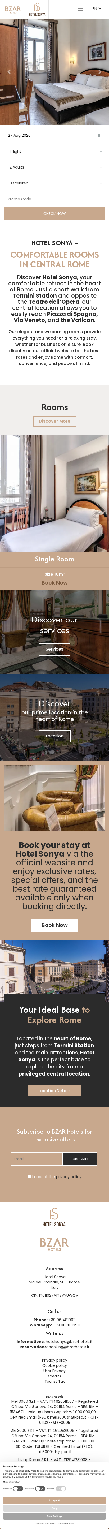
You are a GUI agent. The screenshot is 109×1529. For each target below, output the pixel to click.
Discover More (54, 421)
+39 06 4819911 (62, 1319)
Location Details (54, 1090)
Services (54, 649)
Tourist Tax (54, 1381)
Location (54, 736)
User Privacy (54, 1370)
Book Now (55, 582)
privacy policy (68, 1176)
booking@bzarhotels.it (69, 1347)
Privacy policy (54, 1360)
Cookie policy (54, 1365)
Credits (54, 1376)
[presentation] (5, 510)
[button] (9, 72)
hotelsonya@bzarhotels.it (69, 1341)
